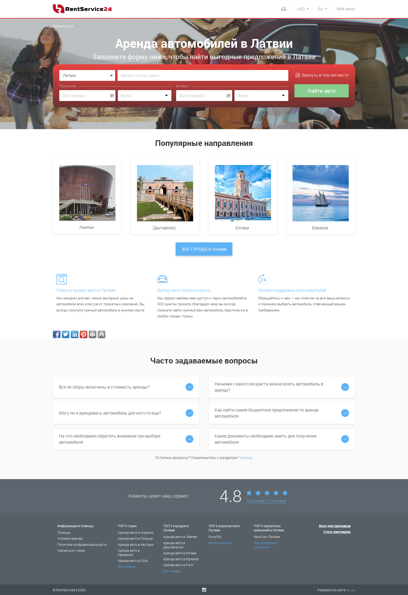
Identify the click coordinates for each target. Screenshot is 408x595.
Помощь (245, 457)
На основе (266, 501)
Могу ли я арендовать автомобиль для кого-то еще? (110, 413)
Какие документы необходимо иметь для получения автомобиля (266, 439)
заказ (346, 8)
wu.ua (350, 590)
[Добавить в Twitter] (65, 334)
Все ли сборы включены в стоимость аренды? (104, 387)
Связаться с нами (71, 550)
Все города (171, 571)
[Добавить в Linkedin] (74, 334)
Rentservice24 (63, 26)
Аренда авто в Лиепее (180, 536)
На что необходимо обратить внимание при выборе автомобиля (109, 439)
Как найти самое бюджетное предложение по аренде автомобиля (267, 413)
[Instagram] (204, 590)
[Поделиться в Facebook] (56, 334)
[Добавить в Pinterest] (83, 334)
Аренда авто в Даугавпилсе (174, 545)
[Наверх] (101, 334)
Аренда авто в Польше (135, 538)
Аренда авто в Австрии (135, 544)
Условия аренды (70, 538)
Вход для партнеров (335, 526)
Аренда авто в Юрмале (181, 559)
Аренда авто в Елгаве (179, 553)
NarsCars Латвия (267, 536)
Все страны (127, 566)
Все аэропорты (220, 543)
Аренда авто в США (133, 560)
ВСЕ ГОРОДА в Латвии (204, 249)
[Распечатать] (92, 334)
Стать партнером (337, 531)
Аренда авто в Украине (135, 532)
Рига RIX (215, 536)
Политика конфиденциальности (82, 544)
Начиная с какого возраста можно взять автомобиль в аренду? (269, 387)
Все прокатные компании (265, 545)
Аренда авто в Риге (178, 565)
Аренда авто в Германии (129, 552)
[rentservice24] (82, 8)
